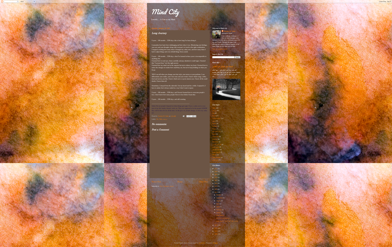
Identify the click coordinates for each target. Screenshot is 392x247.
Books (214, 124)
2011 (216, 228)
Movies (214, 155)
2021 (216, 168)
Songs (214, 129)
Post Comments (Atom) (167, 186)
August (218, 201)
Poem (214, 116)
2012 (216, 225)
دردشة (165, 119)
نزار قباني (215, 160)
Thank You (215, 136)
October (218, 195)
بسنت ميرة (215, 147)
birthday (214, 126)
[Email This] (187, 116)
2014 (216, 189)
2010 (216, 231)
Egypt (214, 134)
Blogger (215, 243)
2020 (216, 171)
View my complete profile (219, 49)
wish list (214, 139)
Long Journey (220, 215)
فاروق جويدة (216, 152)
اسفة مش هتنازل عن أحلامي (222, 66)
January (218, 212)
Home (180, 181)
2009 (216, 234)
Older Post (203, 181)
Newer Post (156, 181)
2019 (216, 174)
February (219, 210)
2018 (216, 177)
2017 (216, 180)
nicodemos (202, 243)
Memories (215, 142)
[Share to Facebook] (193, 116)
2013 (216, 192)
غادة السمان (215, 149)
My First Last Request (222, 218)
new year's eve (216, 131)
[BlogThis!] (189, 116)
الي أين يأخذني (216, 144)
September (219, 198)
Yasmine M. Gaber (230, 31)
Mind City (165, 11)
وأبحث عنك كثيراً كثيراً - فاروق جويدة (227, 221)
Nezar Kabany (216, 157)
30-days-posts (216, 118)
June (217, 204)
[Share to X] (191, 116)
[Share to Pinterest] (195, 116)
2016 (216, 183)
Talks (160, 119)
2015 (216, 186)
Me (157, 119)
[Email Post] (183, 116)
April (218, 207)
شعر (213, 121)
